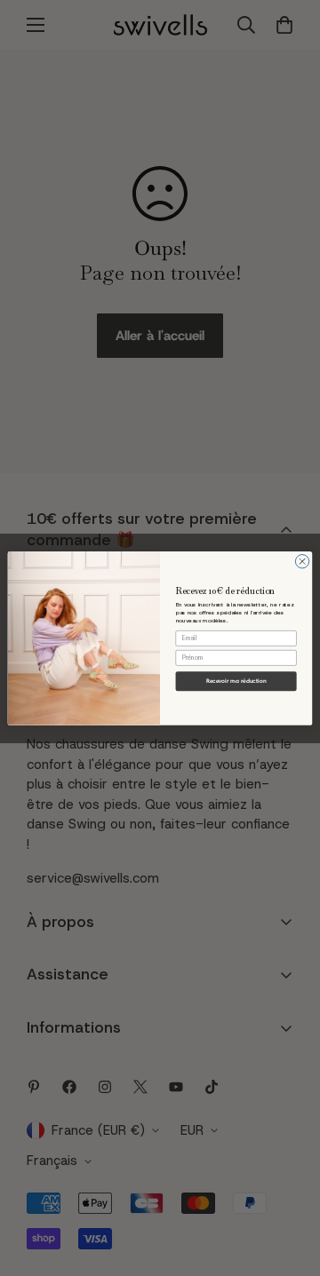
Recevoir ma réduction (236, 681)
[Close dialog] (301, 560)
